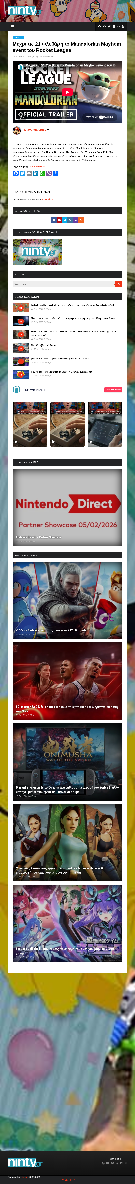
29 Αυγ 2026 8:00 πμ (25, 876)
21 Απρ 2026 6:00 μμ (41, 375)
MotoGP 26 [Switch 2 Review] (43, 345)
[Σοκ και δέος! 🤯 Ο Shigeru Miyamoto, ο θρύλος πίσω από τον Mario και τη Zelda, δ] (105, 424)
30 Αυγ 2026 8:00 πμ (25, 957)
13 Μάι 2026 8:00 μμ (41, 349)
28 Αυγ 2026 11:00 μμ (26, 795)
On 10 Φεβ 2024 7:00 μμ (24, 56)
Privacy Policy (67, 1179)
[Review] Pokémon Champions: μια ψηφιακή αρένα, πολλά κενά (60, 358)
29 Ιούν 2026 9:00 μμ (41, 321)
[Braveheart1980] (17, 133)
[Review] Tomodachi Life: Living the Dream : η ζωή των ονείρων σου (62, 371)
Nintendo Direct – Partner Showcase (38, 537)
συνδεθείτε (47, 199)
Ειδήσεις (18, 38)
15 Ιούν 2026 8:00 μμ (41, 338)
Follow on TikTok (113, 390)
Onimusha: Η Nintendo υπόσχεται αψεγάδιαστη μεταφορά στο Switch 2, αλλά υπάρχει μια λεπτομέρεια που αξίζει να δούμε (67, 789)
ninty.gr (24, 1177)
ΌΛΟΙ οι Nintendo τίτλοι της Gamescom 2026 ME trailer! (52, 630)
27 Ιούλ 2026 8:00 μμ (41, 308)
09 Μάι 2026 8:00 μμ (41, 362)
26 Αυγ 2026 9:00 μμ (25, 634)
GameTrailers (37, 166)
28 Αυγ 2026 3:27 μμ (25, 715)
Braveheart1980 (46, 56)
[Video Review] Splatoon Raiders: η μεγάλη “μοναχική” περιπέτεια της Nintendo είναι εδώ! (72, 305)
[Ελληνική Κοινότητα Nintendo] (25, 15)
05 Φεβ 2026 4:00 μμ (25, 541)
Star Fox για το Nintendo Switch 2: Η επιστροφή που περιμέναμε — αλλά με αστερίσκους (73, 318)
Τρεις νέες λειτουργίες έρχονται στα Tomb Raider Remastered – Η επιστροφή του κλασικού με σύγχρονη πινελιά (59, 870)
